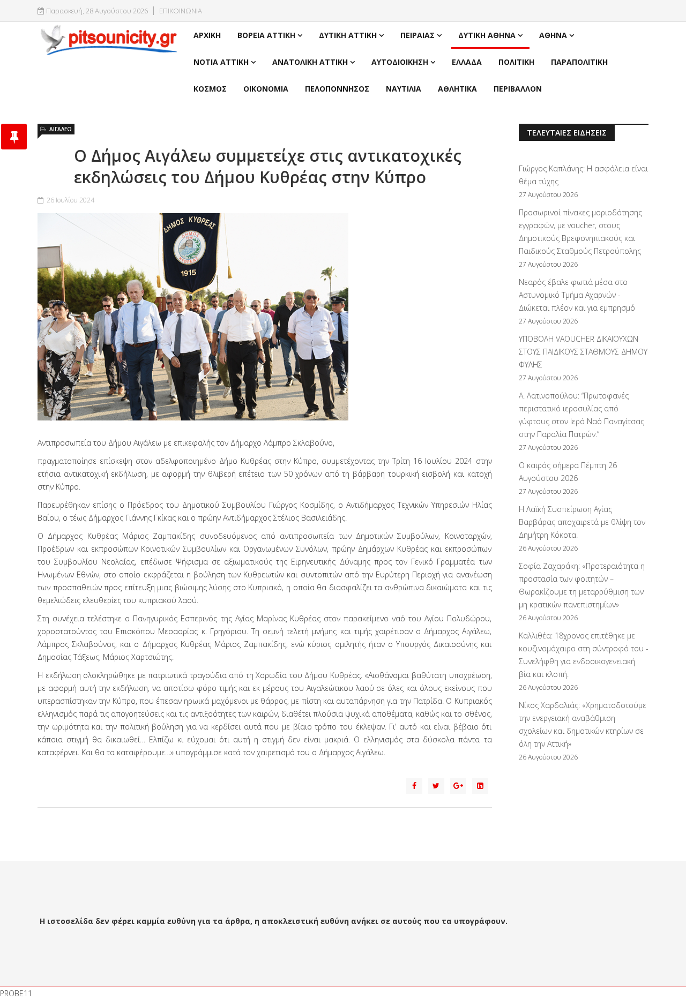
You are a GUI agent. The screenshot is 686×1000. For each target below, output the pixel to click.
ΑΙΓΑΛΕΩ (60, 129)
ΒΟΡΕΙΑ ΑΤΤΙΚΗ (266, 35)
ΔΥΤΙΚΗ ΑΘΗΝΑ (487, 35)
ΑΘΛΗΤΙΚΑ (457, 89)
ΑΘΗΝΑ (553, 35)
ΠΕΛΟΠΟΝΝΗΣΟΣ (337, 89)
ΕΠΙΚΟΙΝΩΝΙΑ (180, 10)
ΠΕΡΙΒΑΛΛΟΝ (518, 89)
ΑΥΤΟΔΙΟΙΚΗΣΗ (399, 62)
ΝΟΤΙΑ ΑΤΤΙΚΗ (221, 62)
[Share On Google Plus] (458, 786)
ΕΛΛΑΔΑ (467, 62)
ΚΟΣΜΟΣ (210, 89)
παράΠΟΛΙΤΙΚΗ (579, 62)
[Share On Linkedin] (480, 786)
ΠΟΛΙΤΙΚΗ (516, 62)
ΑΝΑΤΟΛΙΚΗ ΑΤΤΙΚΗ (310, 62)
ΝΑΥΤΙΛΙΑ (403, 89)
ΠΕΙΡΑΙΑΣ (417, 35)
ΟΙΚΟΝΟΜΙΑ (265, 89)
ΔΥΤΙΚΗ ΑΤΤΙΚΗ (348, 35)
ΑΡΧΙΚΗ (207, 35)
